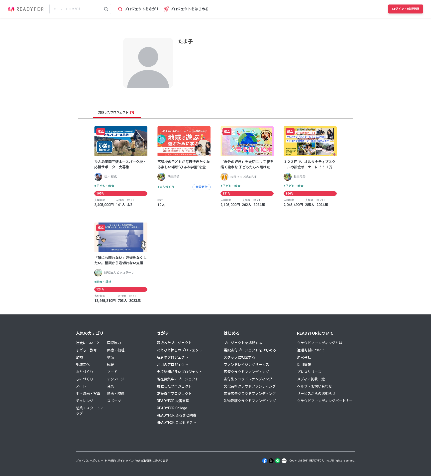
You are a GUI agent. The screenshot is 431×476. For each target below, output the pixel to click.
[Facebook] (264, 460)
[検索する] (106, 9)
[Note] (284, 460)
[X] (271, 460)
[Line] (277, 460)
